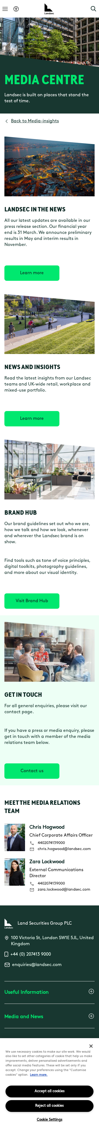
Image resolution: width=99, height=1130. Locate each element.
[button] (93, 8)
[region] (49, 1084)
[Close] (91, 1046)
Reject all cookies (49, 1106)
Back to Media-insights (35, 121)
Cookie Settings (49, 1119)
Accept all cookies (50, 1091)
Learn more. (39, 1075)
